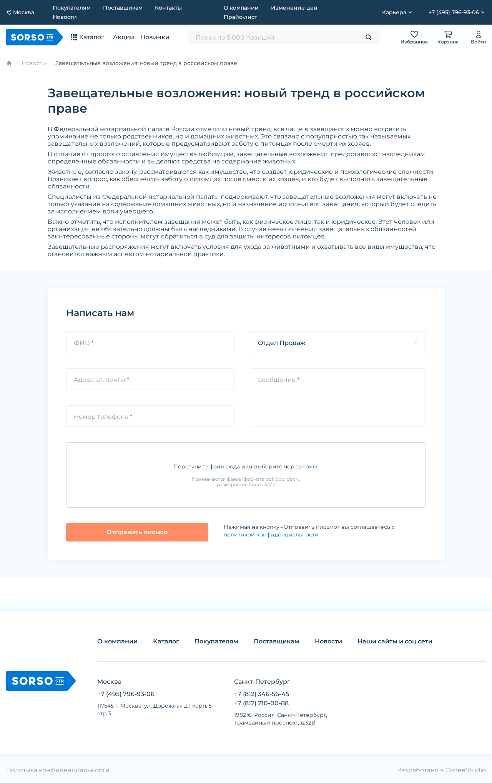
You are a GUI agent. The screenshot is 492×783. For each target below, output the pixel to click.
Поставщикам (123, 7)
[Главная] (9, 63)
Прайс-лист (240, 16)
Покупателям (72, 7)
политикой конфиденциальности (271, 534)
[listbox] (338, 342)
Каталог (166, 641)
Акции (123, 37)
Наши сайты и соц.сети (394, 641)
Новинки (155, 37)
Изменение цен (294, 7)
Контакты (168, 7)
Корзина (448, 42)
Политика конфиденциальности (58, 770)
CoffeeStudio (465, 770)
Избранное (414, 42)
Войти (478, 42)
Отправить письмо (137, 532)
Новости (65, 16)
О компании (241, 7)
